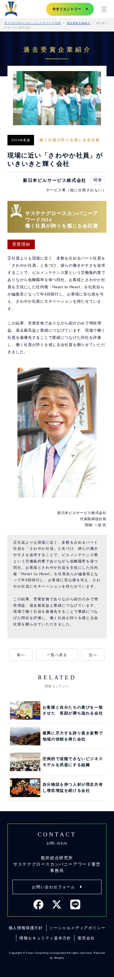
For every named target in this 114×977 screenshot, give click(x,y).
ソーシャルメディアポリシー (77, 928)
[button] (104, 9)
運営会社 (86, 938)
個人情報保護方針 (26, 928)
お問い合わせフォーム (53, 887)
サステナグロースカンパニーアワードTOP (32, 23)
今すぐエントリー (66, 9)
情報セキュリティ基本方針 (45, 938)
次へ (93, 655)
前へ (21, 655)
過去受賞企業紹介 (78, 23)
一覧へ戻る (57, 655)
